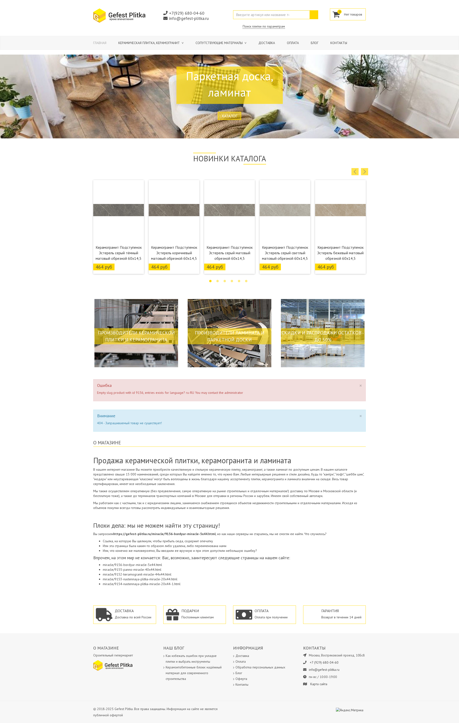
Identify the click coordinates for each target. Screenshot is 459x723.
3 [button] (225, 281)
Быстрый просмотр (118, 236)
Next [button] (364, 171)
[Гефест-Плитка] (119, 15)
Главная (99, 43)
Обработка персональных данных (260, 667)
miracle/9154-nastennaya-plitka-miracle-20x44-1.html (141, 584)
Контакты (338, 43)
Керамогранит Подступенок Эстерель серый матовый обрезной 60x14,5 (230, 253)
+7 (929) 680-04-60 (324, 662)
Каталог (229, 115)
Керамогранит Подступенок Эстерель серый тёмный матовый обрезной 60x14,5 (119, 253)
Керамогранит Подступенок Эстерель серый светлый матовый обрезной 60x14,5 (285, 253)
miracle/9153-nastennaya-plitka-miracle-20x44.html (140, 579)
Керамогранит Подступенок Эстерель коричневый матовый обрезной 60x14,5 (174, 253)
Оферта (241, 679)
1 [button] (210, 281)
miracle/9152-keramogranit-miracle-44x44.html (137, 574)
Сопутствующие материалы (220, 43)
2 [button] (217, 281)
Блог (314, 43)
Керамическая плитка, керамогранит (149, 43)
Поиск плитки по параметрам (264, 26)
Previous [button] (355, 171)
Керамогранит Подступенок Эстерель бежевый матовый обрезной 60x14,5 (340, 253)
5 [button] (239, 281)
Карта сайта (318, 684)
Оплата (293, 43)
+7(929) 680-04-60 (186, 13)
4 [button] (232, 281)
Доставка (266, 43)
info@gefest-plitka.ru (189, 18)
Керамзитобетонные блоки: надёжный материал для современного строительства (194, 673)
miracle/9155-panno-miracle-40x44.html (132, 569)
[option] (118, 227)
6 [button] (246, 281)
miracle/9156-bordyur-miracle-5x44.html (132, 565)
